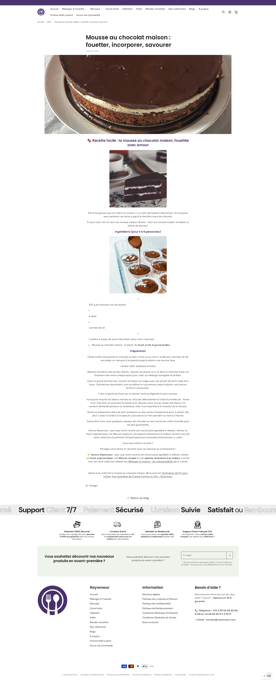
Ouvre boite (96, 608)
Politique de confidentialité (156, 603)
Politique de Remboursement (157, 608)
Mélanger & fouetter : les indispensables (151, 461)
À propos (94, 636)
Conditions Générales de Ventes (159, 617)
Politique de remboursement (92, 675)
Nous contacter (150, 622)
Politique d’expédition (163, 675)
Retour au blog (140, 498)
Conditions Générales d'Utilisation (160, 612)
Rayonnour (73, 675)
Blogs (93, 631)
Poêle (93, 617)
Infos (49, 22)
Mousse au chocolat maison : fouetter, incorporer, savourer (81, 22)
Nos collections (98, 626)
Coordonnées (180, 675)
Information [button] (152, 587)
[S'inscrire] (229, 555)
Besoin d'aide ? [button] (208, 587)
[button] (74, 9)
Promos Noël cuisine (100, 640)
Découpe (94, 603)
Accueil (40, 22)
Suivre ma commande (101, 645)
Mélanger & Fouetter (101, 598)
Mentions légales (151, 594)
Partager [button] (93, 485)
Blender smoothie (99, 622)
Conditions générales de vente (201, 675)
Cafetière (95, 612)
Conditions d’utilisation (142, 675)
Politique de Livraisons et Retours (159, 598)
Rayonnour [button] (99, 587)
